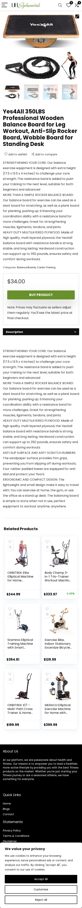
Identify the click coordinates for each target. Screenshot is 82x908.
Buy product (41, 295)
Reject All (41, 900)
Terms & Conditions (16, 836)
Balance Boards (26, 267)
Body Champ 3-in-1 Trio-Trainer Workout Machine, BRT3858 (58, 578)
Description (14, 332)
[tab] (41, 331)
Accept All (41, 879)
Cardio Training (46, 267)
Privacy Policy (12, 830)
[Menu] (4, 5)
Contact (8, 814)
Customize (41, 889)
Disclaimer (10, 841)
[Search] (60, 5)
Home (7, 803)
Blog (5, 809)
